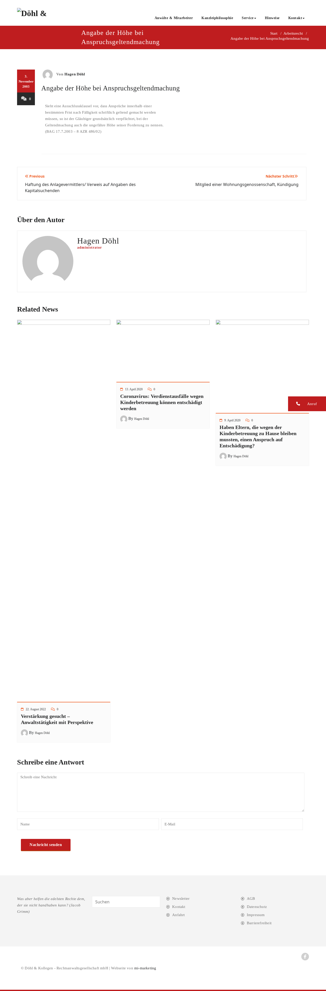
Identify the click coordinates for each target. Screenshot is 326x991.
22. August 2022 (36, 709)
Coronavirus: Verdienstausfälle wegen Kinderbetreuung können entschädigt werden (161, 402)
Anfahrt (178, 915)
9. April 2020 (232, 420)
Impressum (256, 915)
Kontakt (295, 18)
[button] (307, 404)
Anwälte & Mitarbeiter (174, 18)
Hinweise (272, 18)
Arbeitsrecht (293, 33)
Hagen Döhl (74, 74)
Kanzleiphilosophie (217, 18)
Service (248, 18)
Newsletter (180, 898)
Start (273, 33)
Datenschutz (257, 907)
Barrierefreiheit (259, 923)
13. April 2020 (134, 389)
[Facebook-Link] (305, 956)
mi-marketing (145, 968)
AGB (251, 898)
